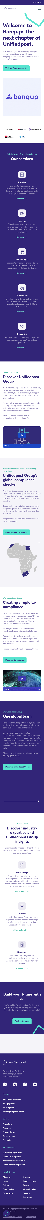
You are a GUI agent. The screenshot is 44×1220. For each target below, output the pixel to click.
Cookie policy (31, 1217)
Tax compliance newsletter (14, 1161)
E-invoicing (7, 1124)
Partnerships (8, 1193)
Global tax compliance (12, 1157)
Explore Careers (22, 1021)
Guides (6, 1185)
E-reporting (7, 1140)
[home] (14, 8)
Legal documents (30, 1181)
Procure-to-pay (9, 1132)
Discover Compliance (14, 660)
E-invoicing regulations (12, 1153)
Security (26, 1193)
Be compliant (8, 1108)
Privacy (26, 1185)
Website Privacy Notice (12, 1217)
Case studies (8, 1189)
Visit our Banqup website (16, 68)
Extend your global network (14, 1112)
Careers (26, 1177)
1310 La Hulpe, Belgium (12, 1074)
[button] (36, 2)
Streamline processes (12, 1100)
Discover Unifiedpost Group (17, 767)
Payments (7, 1128)
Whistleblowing (29, 1189)
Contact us (27, 1197)
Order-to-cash (9, 1136)
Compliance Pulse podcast (14, 1165)
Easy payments (9, 1104)
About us (7, 1177)
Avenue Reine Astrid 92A (13, 1071)
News (5, 1181)
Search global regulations (16, 532)
